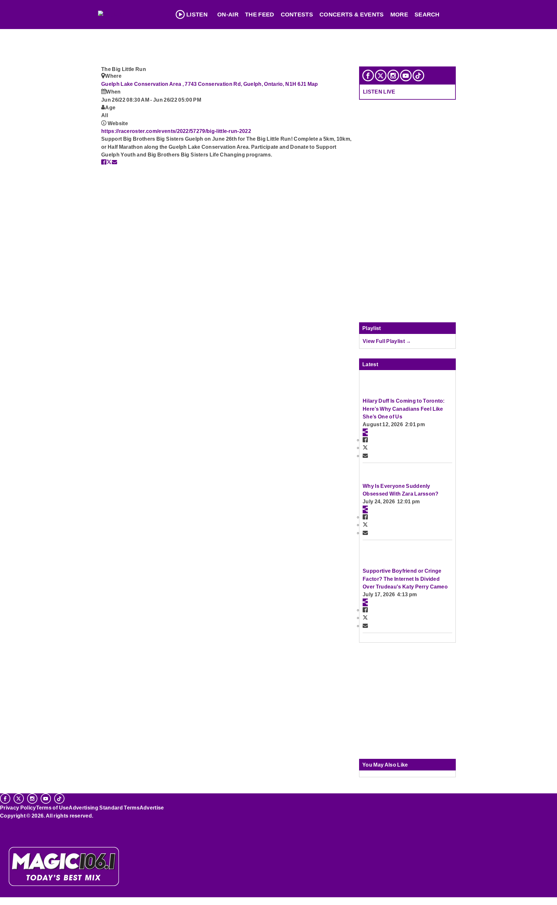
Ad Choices (15, 832)
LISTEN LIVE (379, 92)
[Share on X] (109, 162)
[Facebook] (368, 75)
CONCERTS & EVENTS (351, 14)
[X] (380, 75)
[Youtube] (406, 75)
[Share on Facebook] (103, 162)
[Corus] (3, 823)
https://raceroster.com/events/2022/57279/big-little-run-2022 (176, 131)
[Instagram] (393, 75)
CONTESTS (297, 14)
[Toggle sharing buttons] (365, 432)
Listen (197, 14)
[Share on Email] (114, 162)
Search (427, 14)
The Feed (259, 14)
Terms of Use (52, 807)
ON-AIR (228, 14)
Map (313, 84)
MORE (399, 14)
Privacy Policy (18, 807)
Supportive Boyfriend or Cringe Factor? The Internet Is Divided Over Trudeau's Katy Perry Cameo (405, 578)
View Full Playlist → (387, 341)
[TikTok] (418, 75)
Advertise (152, 807)
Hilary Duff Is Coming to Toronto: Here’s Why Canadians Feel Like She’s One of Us (404, 408)
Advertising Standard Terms (104, 807)
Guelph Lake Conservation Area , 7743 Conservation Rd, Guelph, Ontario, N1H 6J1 (204, 84)
